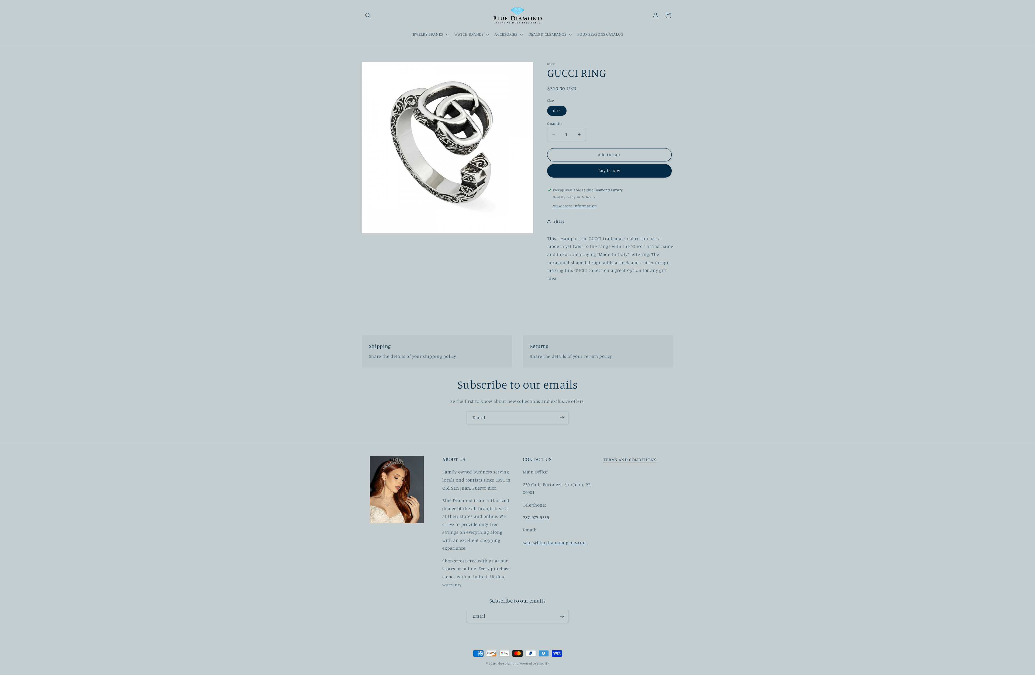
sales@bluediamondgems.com (555, 542)
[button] (368, 15)
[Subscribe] (562, 417)
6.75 (557, 110)
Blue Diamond (509, 663)
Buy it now (609, 170)
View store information (575, 205)
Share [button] (559, 221)
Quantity (554, 123)
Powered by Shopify (534, 663)
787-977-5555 (536, 517)
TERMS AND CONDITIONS (630, 459)
